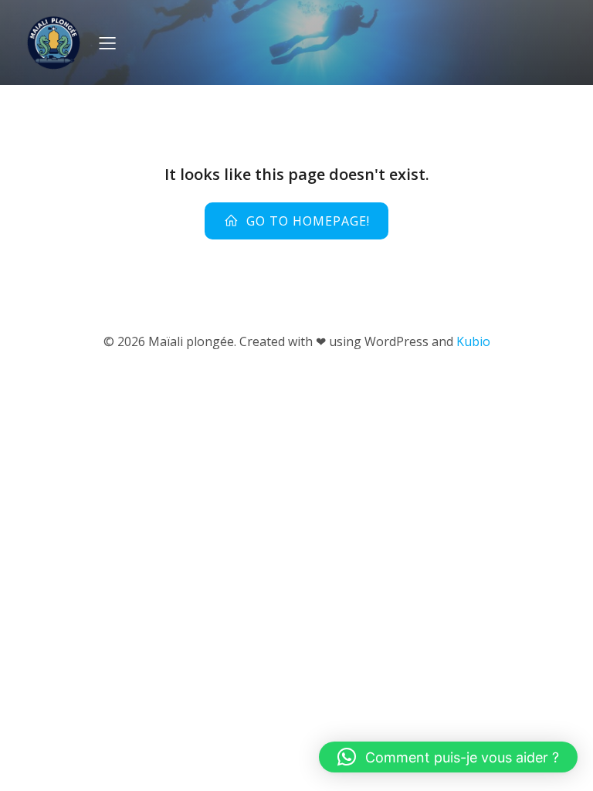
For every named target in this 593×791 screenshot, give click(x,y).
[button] (448, 757)
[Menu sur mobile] (107, 42)
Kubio (473, 341)
